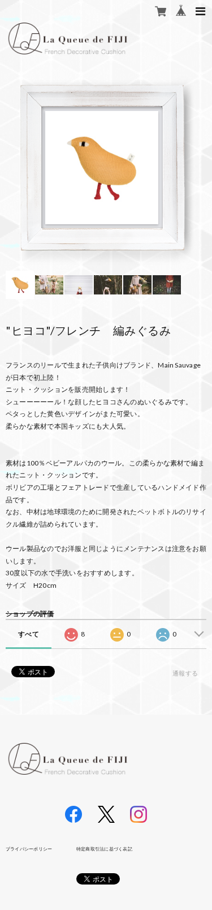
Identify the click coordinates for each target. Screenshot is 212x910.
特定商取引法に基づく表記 (104, 849)
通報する (185, 673)
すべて (28, 634)
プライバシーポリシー (29, 849)
